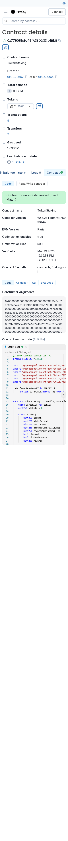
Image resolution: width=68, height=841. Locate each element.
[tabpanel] (34, 313)
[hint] (4, 57)
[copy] (60, 40)
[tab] (36, 172)
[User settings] (64, 3)
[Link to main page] (22, 12)
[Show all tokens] (39, 106)
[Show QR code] (5, 47)
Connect (57, 11)
